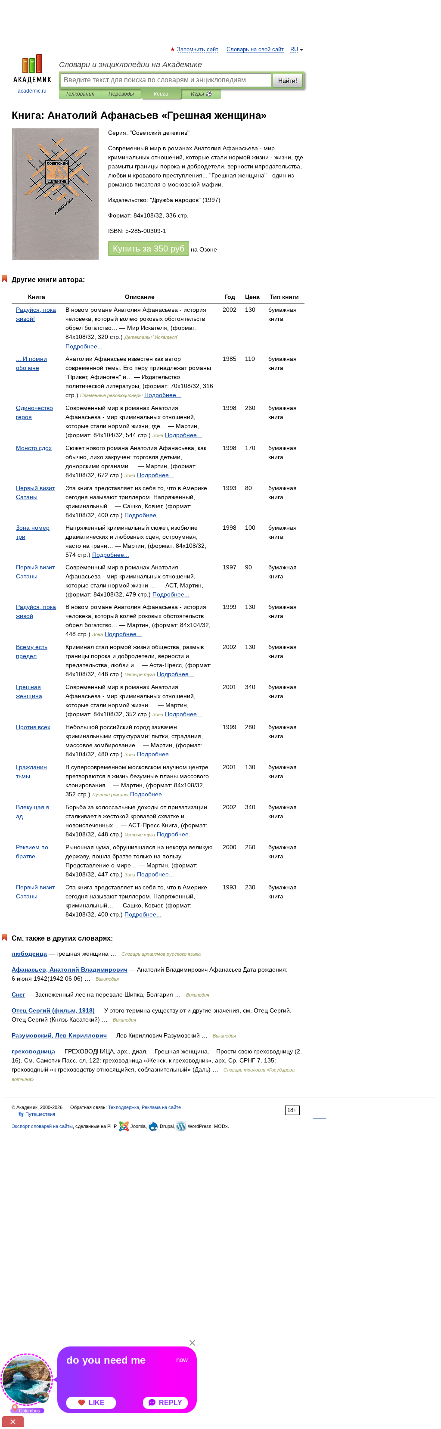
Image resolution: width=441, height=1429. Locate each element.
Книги (161, 94)
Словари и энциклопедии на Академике (130, 64)
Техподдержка (123, 1107)
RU (294, 50)
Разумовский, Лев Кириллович (59, 1035)
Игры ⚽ (201, 94)
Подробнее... (83, 346)
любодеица (29, 953)
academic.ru (32, 91)
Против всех (33, 727)
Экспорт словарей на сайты (42, 1126)
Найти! (287, 80)
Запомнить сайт (198, 50)
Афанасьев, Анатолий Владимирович (69, 969)
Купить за (148, 248)
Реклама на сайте (161, 1107)
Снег (18, 994)
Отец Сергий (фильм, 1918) (53, 1010)
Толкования (79, 94)
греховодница (33, 1051)
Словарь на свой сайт (255, 50)
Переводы (121, 94)
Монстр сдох (34, 447)
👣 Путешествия (36, 1114)
